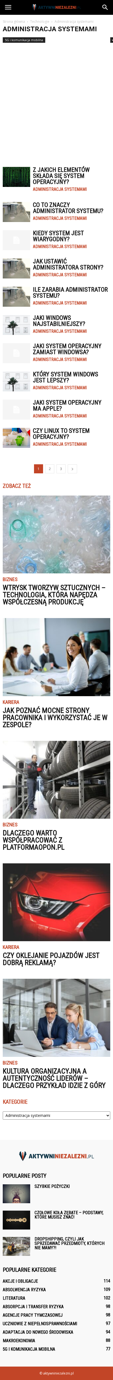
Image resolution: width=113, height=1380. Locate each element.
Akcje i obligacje (20, 1281)
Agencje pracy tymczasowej (33, 1315)
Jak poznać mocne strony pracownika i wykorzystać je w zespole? (55, 717)
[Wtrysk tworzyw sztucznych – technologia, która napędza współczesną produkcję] (56, 534)
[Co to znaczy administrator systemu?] (16, 212)
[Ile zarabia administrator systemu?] (16, 297)
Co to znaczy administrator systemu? (68, 207)
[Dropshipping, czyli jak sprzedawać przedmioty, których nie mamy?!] (16, 1246)
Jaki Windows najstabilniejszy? (59, 320)
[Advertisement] (56, 102)
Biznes (10, 579)
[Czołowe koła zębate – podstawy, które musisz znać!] (16, 1220)
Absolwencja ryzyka (24, 1289)
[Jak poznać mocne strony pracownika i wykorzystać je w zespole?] (56, 657)
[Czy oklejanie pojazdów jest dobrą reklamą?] (56, 902)
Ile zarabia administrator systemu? (70, 292)
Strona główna (14, 21)
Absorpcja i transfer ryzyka (33, 1306)
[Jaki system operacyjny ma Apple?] (16, 410)
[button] (105, 7)
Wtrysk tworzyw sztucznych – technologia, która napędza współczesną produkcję (54, 595)
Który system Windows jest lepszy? (65, 377)
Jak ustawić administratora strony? (68, 264)
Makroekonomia (19, 1340)
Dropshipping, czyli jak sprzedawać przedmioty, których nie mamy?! (69, 1243)
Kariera (11, 702)
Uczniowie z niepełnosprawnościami (40, 1323)
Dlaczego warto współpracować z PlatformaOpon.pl (33, 840)
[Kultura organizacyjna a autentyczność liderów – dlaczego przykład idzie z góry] (56, 1018)
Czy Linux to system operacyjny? (61, 433)
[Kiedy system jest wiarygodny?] (16, 240)
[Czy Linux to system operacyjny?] (16, 438)
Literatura (14, 1298)
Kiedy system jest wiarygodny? (58, 236)
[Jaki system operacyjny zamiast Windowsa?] (16, 353)
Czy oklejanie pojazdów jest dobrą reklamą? (51, 959)
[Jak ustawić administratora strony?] (16, 268)
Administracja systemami (60, 189)
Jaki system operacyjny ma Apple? (67, 405)
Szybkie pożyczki (52, 1186)
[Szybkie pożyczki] (16, 1193)
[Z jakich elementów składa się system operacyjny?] (16, 177)
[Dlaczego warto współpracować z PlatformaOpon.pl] (56, 780)
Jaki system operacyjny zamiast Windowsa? (67, 349)
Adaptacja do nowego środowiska (38, 1332)
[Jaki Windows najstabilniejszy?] (16, 325)
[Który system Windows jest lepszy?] (16, 381)
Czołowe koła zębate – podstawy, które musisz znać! (69, 1215)
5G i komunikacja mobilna (24, 40)
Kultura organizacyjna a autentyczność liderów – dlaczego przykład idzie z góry (54, 1078)
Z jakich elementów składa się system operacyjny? (61, 175)
